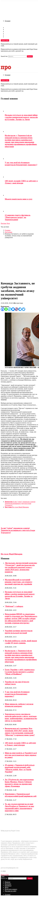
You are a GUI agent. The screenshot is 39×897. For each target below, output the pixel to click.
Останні (7, 21)
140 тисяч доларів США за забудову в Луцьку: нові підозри (21, 182)
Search (30, 56)
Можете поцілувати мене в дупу (18, 199)
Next (8, 223)
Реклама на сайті (10, 37)
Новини (7, 28)
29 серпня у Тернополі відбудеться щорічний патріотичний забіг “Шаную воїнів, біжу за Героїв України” (19, 768)
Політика (8, 29)
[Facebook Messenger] (13, 309)
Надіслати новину (11, 35)
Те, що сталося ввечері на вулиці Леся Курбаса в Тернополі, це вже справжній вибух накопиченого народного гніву (19, 807)
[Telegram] (20, 309)
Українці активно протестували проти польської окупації (18, 632)
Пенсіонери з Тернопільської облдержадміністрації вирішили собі (20, 795)
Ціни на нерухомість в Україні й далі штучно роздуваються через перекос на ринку (21, 755)
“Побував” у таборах (14, 606)
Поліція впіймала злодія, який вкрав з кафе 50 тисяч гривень (21, 642)
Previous (3, 223)
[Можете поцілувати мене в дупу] (21, 191)
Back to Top (5, 874)
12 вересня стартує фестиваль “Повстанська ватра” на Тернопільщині (17, 217)
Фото (6, 33)
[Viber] (16, 309)
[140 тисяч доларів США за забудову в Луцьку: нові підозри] (21, 173)
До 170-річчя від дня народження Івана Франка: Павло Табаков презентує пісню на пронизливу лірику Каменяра (19, 782)
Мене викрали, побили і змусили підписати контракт (19, 705)
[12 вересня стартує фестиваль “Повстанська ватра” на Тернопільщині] (21, 207)
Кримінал (8, 31)
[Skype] (9, 309)
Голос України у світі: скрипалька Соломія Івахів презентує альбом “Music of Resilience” (19, 672)
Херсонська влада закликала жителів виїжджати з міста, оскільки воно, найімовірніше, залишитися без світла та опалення (21, 717)
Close (2, 876)
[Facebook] (2, 309)
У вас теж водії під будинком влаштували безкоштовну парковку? (21, 163)
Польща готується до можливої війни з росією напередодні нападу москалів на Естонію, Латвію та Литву (21, 117)
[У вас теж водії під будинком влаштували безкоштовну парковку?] (21, 155)
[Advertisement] (19, 259)
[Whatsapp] (6, 309)
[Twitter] (23, 309)
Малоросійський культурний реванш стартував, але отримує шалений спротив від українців (18, 582)
